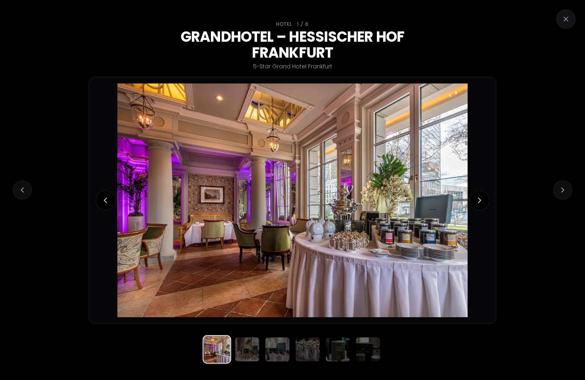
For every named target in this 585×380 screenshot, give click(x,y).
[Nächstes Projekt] (562, 190)
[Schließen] (565, 19)
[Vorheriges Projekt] (22, 190)
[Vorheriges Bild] (105, 200)
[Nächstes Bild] (479, 200)
